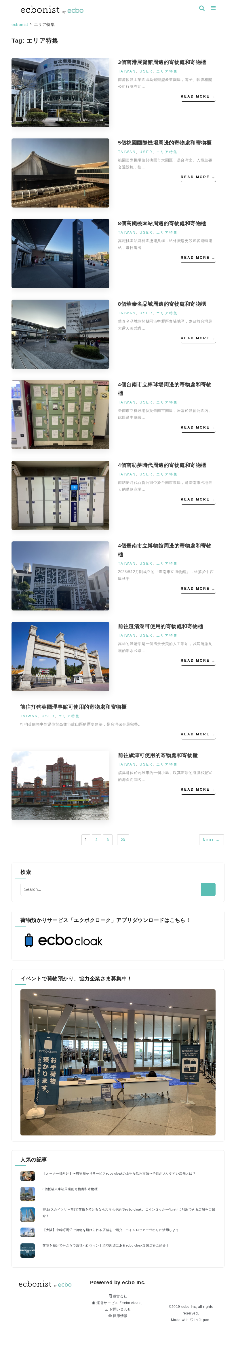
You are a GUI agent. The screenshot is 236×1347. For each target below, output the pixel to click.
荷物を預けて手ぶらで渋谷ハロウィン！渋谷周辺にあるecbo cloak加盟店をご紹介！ (106, 1245)
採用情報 (119, 1316)
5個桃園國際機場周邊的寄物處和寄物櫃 (165, 143)
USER (146, 71)
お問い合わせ (120, 1309)
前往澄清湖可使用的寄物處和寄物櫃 (160, 626)
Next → (211, 840)
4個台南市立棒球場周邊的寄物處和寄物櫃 (165, 389)
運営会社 (119, 1296)
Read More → (198, 96)
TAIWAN (127, 71)
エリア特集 (167, 71)
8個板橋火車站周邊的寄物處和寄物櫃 (70, 1189)
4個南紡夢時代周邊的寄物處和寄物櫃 (162, 465)
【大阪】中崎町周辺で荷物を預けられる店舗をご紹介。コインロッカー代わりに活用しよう (111, 1230)
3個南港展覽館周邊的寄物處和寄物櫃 (162, 62)
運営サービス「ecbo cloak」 (119, 1303)
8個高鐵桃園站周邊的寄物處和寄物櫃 (162, 223)
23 (123, 840)
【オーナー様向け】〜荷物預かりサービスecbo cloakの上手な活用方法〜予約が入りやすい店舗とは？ (119, 1173)
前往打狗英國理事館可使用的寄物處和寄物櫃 (73, 707)
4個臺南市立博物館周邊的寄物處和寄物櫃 (165, 550)
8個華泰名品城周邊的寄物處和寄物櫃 (162, 304)
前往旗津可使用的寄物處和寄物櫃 (158, 755)
